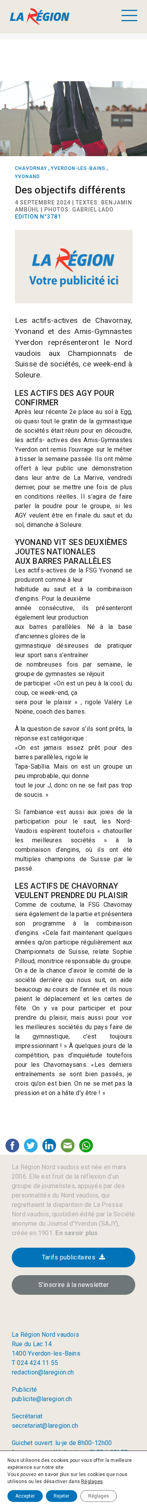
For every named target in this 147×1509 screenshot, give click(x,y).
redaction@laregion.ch (43, 1372)
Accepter (25, 1496)
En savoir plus (76, 1233)
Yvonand (27, 176)
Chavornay (31, 168)
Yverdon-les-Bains (78, 168)
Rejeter (61, 1496)
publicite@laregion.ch (42, 1399)
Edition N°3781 (38, 216)
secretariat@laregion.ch (45, 1425)
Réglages (92, 1481)
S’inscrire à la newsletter (73, 1284)
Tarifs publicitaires (68, 1257)
